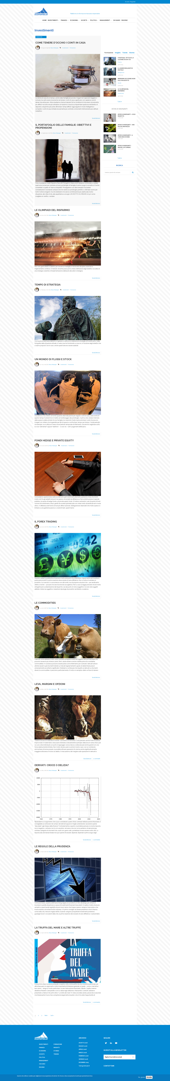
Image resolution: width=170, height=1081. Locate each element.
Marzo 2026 (83, 1052)
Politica (93, 20)
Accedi (127, 1)
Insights (57, 1047)
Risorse (124, 20)
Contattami (109, 1066)
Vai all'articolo (96, 119)
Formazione (73, 47)
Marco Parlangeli (54, 47)
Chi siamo (116, 20)
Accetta (149, 1077)
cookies (31, 1076)
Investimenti (53, 20)
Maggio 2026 (83, 1046)
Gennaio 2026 (83, 1059)
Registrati (132, 1)
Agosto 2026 (83, 1042)
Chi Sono (42, 1064)
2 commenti (96, 758)
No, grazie (141, 1077)
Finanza (64, 20)
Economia (74, 20)
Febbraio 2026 (83, 1056)
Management (105, 20)
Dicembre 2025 (84, 1062)
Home (44, 20)
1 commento (96, 840)
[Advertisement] (119, 39)
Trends (56, 1054)
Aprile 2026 (83, 1049)
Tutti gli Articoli (83, 1066)
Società (84, 20)
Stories (56, 1051)
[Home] (41, 11)
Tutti (119, 101)
